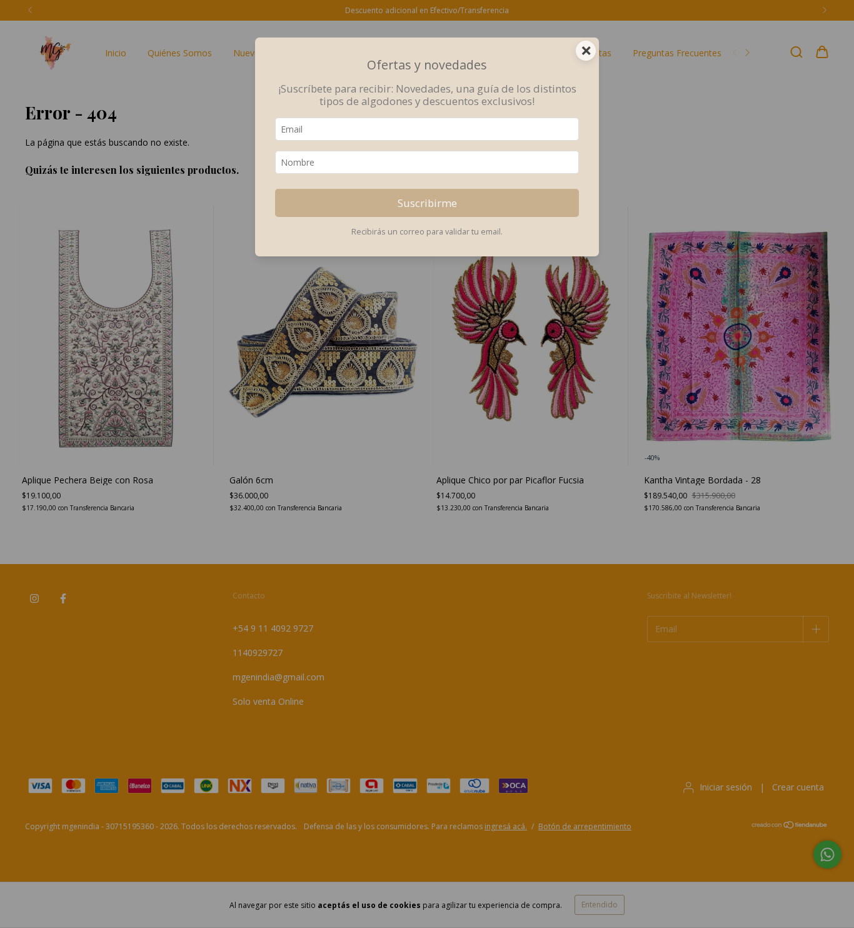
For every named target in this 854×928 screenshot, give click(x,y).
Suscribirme (427, 203)
